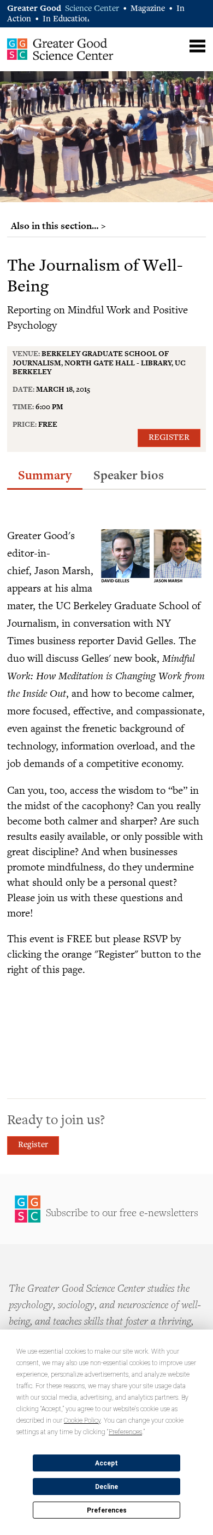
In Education (66, 19)
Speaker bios (128, 475)
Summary (45, 475)
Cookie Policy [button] (82, 1420)
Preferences (107, 1510)
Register (169, 438)
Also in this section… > (58, 226)
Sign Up (106, 1209)
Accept (106, 1463)
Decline (106, 1487)
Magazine (148, 9)
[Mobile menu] (197, 46)
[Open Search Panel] (176, 44)
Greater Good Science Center (60, 48)
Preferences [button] (125, 1432)
